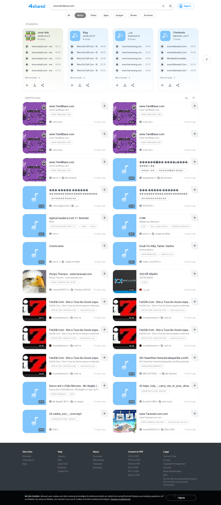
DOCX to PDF (134, 464)
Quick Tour (63, 464)
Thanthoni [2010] (82, 290)
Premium (27, 456)
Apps (106, 15)
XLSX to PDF (134, 475)
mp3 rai (77, 317)
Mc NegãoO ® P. (60, 401)
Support (61, 456)
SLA (165, 475)
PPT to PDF (133, 471)
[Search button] (170, 6)
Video (93, 15)
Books (133, 15)
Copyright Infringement (174, 464)
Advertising (98, 460)
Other (144, 282)
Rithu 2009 (169, 429)
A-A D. (55, 429)
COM (143, 226)
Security (167, 467)
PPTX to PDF (134, 460)
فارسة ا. (146, 290)
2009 (72, 394)
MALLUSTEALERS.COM (151, 373)
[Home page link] (37, 6)
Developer (98, 467)
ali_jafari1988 (149, 401)
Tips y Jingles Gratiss (159, 226)
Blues (93, 226)
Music (80, 15)
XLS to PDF (133, 467)
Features (62, 467)
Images (119, 15)
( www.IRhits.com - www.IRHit (155, 391)
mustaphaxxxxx (60, 317)
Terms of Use (169, 456)
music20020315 (60, 290)
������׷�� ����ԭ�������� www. (173, 170)
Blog (25, 464)
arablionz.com (167, 254)
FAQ (60, 460)
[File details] (34, 113)
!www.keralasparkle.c (152, 366)
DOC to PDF (133, 456)
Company (97, 456)
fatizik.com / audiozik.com (63, 310)
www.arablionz (149, 254)
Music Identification (172, 471)
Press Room (28, 460)
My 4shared (170, 373)
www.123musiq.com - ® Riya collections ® (65, 282)
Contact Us (63, 471)
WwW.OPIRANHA (58, 394)
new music (167, 401)
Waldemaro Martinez (181, 226)
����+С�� (147, 170)
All (69, 15)
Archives (148, 15)
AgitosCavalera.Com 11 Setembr (65, 226)
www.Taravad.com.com (152, 422)
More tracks (31, 78)
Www (84, 226)
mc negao (78, 401)
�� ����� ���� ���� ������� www (65, 198)
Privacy (166, 460)
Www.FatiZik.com (87, 310)
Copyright (97, 464)
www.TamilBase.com (61, 115)
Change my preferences (120, 499)
